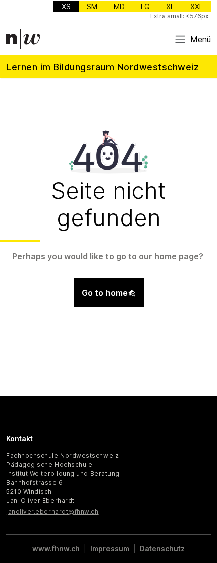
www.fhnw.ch (56, 548)
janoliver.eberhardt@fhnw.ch (52, 511)
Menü (200, 39)
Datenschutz (162, 548)
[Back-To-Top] (199, 530)
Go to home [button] (105, 293)
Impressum (109, 548)
